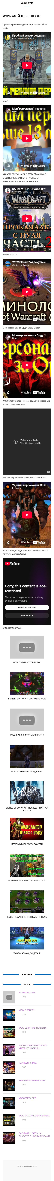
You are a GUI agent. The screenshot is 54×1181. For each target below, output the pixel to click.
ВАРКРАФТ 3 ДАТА (28, 1062)
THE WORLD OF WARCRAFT (32, 1080)
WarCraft (27, 3)
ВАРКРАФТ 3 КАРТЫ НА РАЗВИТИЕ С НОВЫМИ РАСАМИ (34, 1135)
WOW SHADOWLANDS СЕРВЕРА (34, 1115)
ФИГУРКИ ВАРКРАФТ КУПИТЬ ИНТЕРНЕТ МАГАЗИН (33, 1047)
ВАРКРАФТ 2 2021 (27, 992)
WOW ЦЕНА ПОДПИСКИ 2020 (32, 1027)
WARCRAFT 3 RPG (27, 1098)
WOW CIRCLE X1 (27, 1010)
